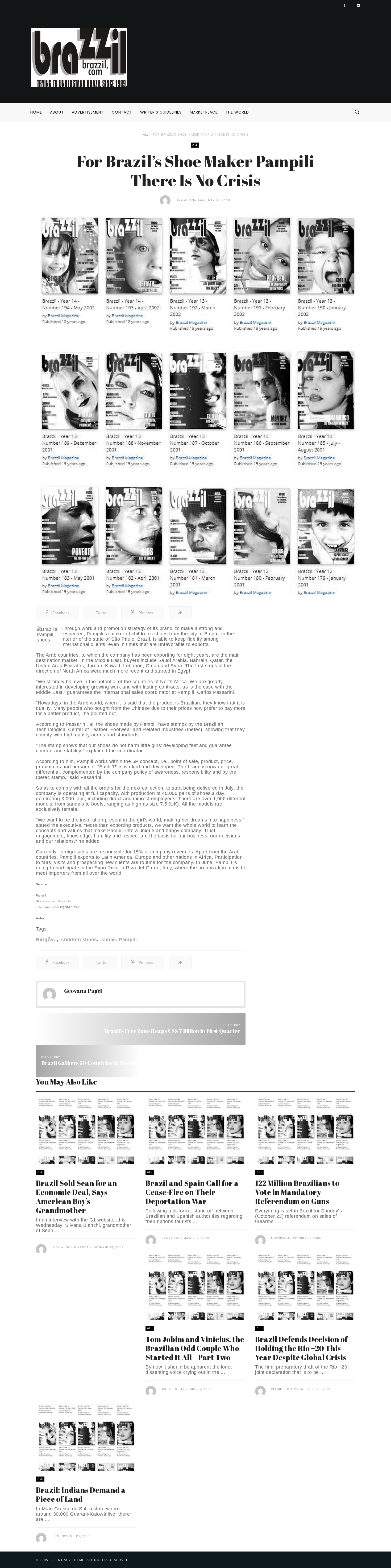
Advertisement (88, 112)
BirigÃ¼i (46, 939)
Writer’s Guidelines (161, 112)
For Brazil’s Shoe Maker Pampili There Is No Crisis (201, 134)
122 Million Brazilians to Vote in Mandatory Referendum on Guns (297, 1192)
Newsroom (170, 1238)
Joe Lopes (169, 1389)
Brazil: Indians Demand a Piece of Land (81, 1494)
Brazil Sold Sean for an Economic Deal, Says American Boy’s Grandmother (76, 1196)
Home (36, 112)
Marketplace (204, 112)
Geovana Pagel (194, 200)
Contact (122, 112)
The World (237, 112)
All (145, 134)
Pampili (128, 939)
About (57, 112)
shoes (108, 939)
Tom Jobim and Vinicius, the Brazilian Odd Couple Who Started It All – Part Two (194, 1348)
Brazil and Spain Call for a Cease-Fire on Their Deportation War (192, 1192)
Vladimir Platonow (287, 1389)
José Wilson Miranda (70, 1247)
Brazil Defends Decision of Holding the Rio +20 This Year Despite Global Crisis (301, 1348)
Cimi (57, 1536)
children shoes (78, 939)
